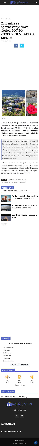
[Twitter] (22, 416)
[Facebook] (17, 416)
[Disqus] (19, 256)
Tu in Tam (9, 19)
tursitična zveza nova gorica (9, 182)
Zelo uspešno (9, 347)
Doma (2, 19)
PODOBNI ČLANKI (7, 188)
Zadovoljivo (8, 353)
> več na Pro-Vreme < (19, 385)
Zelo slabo (8, 358)
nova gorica (19, 179)
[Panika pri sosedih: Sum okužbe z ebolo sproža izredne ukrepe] (6, 198)
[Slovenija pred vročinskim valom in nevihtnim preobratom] (6, 207)
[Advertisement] (19, 68)
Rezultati (24, 365)
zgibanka (22, 182)
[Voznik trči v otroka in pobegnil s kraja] (6, 217)
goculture (11, 179)
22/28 (7, 382)
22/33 (32, 382)
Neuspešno (8, 355)
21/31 (19, 382)
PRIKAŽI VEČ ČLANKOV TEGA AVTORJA (14, 191)
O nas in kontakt (19, 440)
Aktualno (4, 200)
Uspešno (7, 350)
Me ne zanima (9, 361)
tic (25, 179)
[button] (36, 2)
